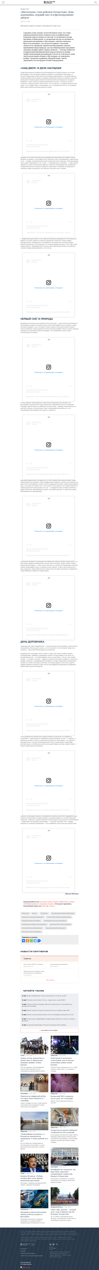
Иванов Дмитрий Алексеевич (55, 928)
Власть (34, 913)
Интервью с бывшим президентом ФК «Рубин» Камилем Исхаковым (33, 1180)
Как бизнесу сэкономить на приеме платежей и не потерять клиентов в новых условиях (63, 1175)
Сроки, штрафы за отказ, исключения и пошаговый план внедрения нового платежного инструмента (33, 1101)
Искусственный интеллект (59, 965)
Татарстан (44, 913)
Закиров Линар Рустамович (31, 921)
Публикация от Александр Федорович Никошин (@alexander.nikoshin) (48, 887)
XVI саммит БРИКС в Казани (33, 965)
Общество (24, 9)
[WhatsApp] (31, 940)
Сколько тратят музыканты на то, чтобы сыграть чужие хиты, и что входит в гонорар (64, 1064)
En (54, 1248)
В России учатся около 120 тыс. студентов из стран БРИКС (43, 1000)
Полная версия (25, 1262)
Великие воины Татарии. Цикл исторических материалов (34, 973)
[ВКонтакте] (23, 940)
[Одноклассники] (27, 940)
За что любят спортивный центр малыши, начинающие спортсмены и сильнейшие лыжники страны (63, 1215)
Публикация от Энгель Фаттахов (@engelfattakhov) (42, 396)
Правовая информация (27, 1253)
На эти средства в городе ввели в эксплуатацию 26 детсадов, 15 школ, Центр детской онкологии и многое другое (34, 1141)
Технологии (24, 1209)
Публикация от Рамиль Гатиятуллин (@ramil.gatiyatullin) (43, 810)
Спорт (22, 1055)
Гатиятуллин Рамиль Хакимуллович (59, 917)
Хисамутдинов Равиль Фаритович (63, 913)
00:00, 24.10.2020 (25, 21)
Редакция (23, 1248)
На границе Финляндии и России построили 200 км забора (44, 1025)
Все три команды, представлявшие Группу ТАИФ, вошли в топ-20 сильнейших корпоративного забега (32, 1064)
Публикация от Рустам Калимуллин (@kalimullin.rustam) (43, 151)
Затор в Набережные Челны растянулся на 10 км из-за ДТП (44, 996)
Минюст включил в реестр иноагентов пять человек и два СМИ (45, 1010)
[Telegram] (35, 940)
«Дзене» (52, 906)
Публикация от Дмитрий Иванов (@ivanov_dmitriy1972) (43, 312)
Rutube (44, 906)
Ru (51, 1248)
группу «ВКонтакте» (61, 902)
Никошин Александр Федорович (33, 917)
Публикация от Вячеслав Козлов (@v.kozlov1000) (41, 555)
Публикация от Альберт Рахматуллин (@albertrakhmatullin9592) (46, 635)
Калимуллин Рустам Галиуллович (55, 921)
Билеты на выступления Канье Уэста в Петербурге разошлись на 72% (47, 1014)
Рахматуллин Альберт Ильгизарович (34, 924)
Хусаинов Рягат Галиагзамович (60, 924)
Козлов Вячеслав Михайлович (32, 928)
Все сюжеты (50, 980)
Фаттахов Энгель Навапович (31, 932)
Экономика (24, 1093)
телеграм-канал (46, 902)
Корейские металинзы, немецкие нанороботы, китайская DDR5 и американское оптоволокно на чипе (33, 1217)
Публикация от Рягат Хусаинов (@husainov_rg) (41, 474)
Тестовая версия (26, 1264)
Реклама (23, 1251)
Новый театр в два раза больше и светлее (62, 1099)
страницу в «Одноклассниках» (42, 904)
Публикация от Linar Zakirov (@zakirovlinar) (40, 232)
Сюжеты (27, 958)
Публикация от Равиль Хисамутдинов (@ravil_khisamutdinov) (45, 730)
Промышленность (57, 1207)
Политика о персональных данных (31, 1255)
